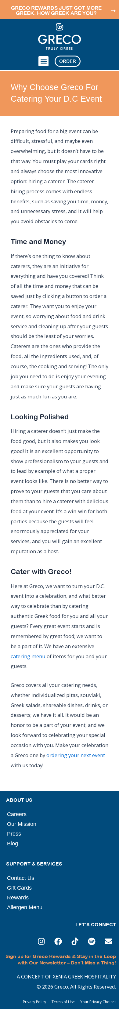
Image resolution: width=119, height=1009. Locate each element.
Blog (12, 843)
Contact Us (20, 878)
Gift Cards (19, 888)
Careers (17, 814)
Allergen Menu (24, 907)
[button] (43, 61)
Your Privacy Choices (98, 1001)
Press (14, 834)
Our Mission (21, 824)
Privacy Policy (34, 1001)
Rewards (18, 898)
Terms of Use (63, 1001)
